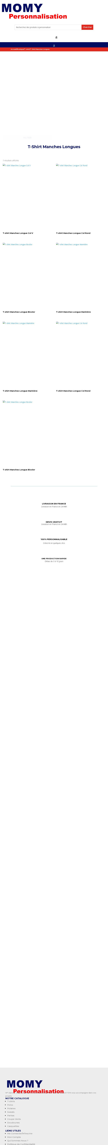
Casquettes (13, 1126)
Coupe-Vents (14, 1119)
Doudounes (13, 1122)
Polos (10, 1105)
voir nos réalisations (54, 152)
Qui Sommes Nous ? (17, 1140)
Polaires (11, 1108)
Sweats (10, 1112)
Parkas (10, 1115)
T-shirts (11, 1101)
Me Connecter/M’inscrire (19, 1133)
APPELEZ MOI (53, 849)
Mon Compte (14, 1137)
